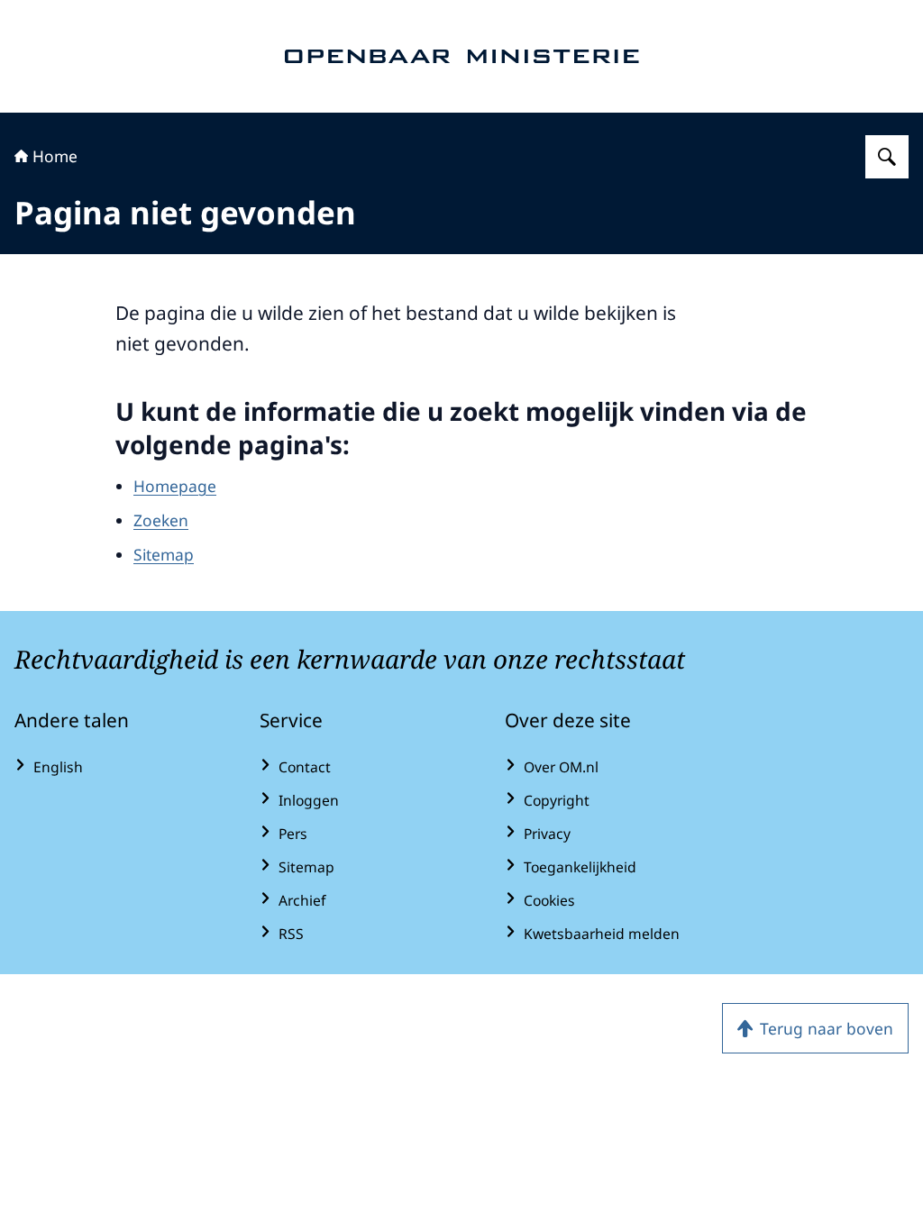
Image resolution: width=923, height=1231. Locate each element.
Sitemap (163, 554)
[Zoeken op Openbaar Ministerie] (887, 156)
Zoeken (160, 520)
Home (55, 156)
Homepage (174, 486)
